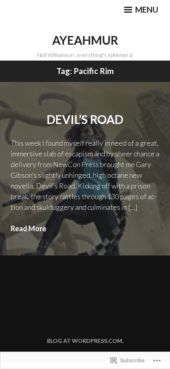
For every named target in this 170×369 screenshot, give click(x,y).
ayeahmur (85, 40)
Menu (146, 9)
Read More (28, 228)
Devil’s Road (85, 119)
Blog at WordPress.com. (85, 340)
